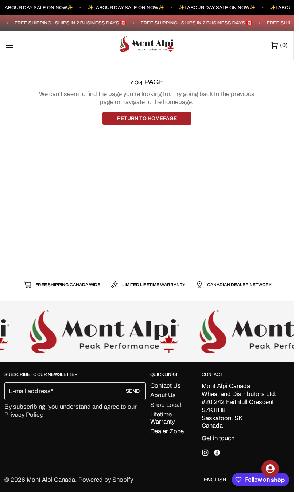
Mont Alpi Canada (51, 479)
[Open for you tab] (270, 468)
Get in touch (218, 438)
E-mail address (30, 391)
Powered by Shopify (105, 479)
